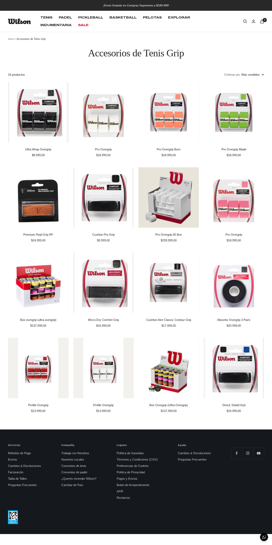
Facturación (15, 472)
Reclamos (123, 497)
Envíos (12, 459)
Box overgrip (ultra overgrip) (38, 320)
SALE (83, 25)
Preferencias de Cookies (133, 466)
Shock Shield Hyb (234, 405)
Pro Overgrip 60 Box (168, 234)
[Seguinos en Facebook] (236, 453)
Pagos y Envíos (127, 478)
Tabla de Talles (17, 478)
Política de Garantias (130, 453)
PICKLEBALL (90, 17)
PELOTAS (152, 17)
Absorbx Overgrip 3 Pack (233, 320)
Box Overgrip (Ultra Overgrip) (168, 405)
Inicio (11, 38)
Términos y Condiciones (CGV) (137, 459)
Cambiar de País (72, 485)
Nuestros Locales (72, 459)
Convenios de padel (74, 472)
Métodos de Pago (19, 453)
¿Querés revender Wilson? (78, 478)
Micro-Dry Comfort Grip (103, 320)
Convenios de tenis (73, 466)
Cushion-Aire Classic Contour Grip (168, 320)
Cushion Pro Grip (103, 234)
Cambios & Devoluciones (24, 466)
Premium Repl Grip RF (38, 234)
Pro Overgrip (103, 149)
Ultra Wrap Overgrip (38, 149)
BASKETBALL (123, 17)
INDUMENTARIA (56, 25)
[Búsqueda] (245, 21)
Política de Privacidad (131, 472)
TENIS (46, 17)
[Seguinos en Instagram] (247, 453)
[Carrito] (262, 21)
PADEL (65, 17)
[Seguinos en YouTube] (258, 453)
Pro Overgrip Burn (168, 149)
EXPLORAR (179, 17)
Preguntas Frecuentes (22, 485)
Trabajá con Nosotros (75, 453)
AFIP (120, 491)
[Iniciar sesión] (253, 21)
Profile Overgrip (38, 405)
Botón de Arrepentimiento (133, 485)
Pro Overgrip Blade (233, 149)
